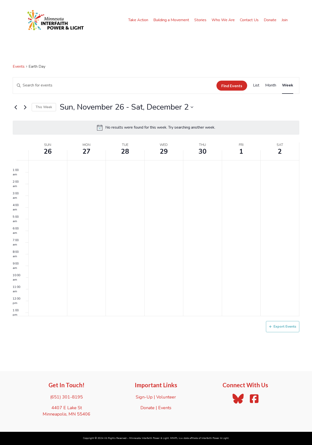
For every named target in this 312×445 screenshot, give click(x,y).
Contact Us (249, 20)
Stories (200, 20)
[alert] (156, 128)
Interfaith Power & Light (215, 438)
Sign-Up (144, 397)
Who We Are (223, 20)
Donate (270, 20)
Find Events (231, 85)
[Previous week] (16, 107)
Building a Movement (171, 20)
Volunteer (166, 397)
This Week (44, 107)
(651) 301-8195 (66, 397)
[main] (156, 205)
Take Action (138, 20)
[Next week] (25, 107)
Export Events (284, 326)
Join (285, 20)
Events (19, 66)
